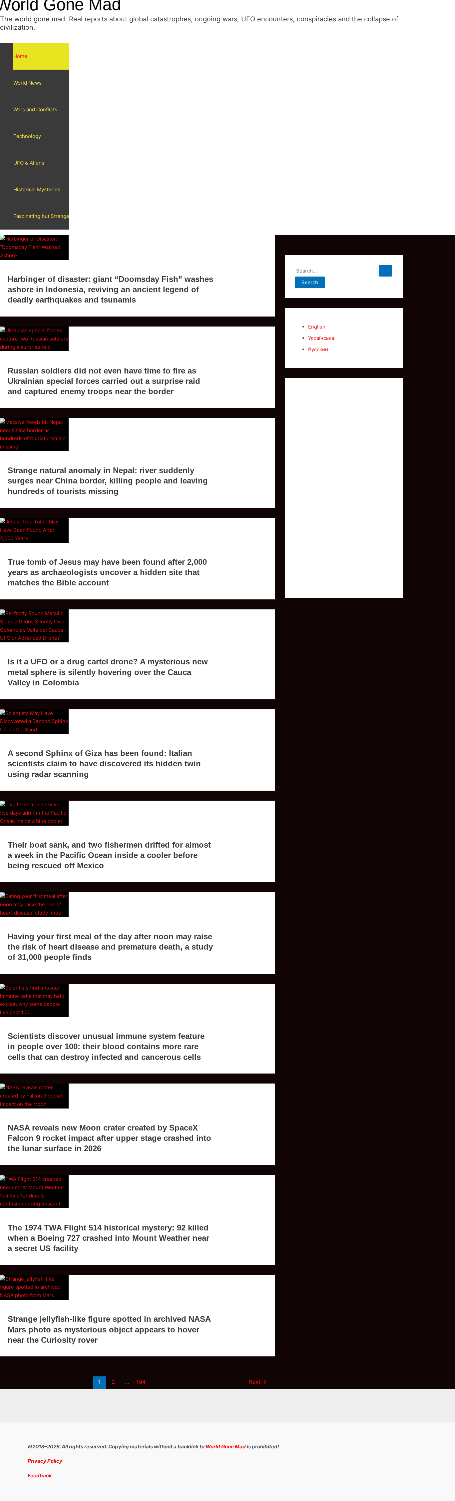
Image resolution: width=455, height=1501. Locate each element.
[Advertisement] (344, 488)
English (316, 327)
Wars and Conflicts (35, 109)
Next (257, 1382)
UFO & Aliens (28, 163)
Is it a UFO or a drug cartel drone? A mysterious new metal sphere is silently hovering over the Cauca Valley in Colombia (108, 672)
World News (27, 83)
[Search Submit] (385, 271)
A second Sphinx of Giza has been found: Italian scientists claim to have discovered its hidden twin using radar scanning (104, 763)
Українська (321, 338)
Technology (27, 136)
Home (20, 56)
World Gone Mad (226, 1446)
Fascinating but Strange (41, 216)
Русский (318, 349)
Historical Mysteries (36, 189)
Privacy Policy (45, 1461)
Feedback (40, 1475)
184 (141, 1382)
